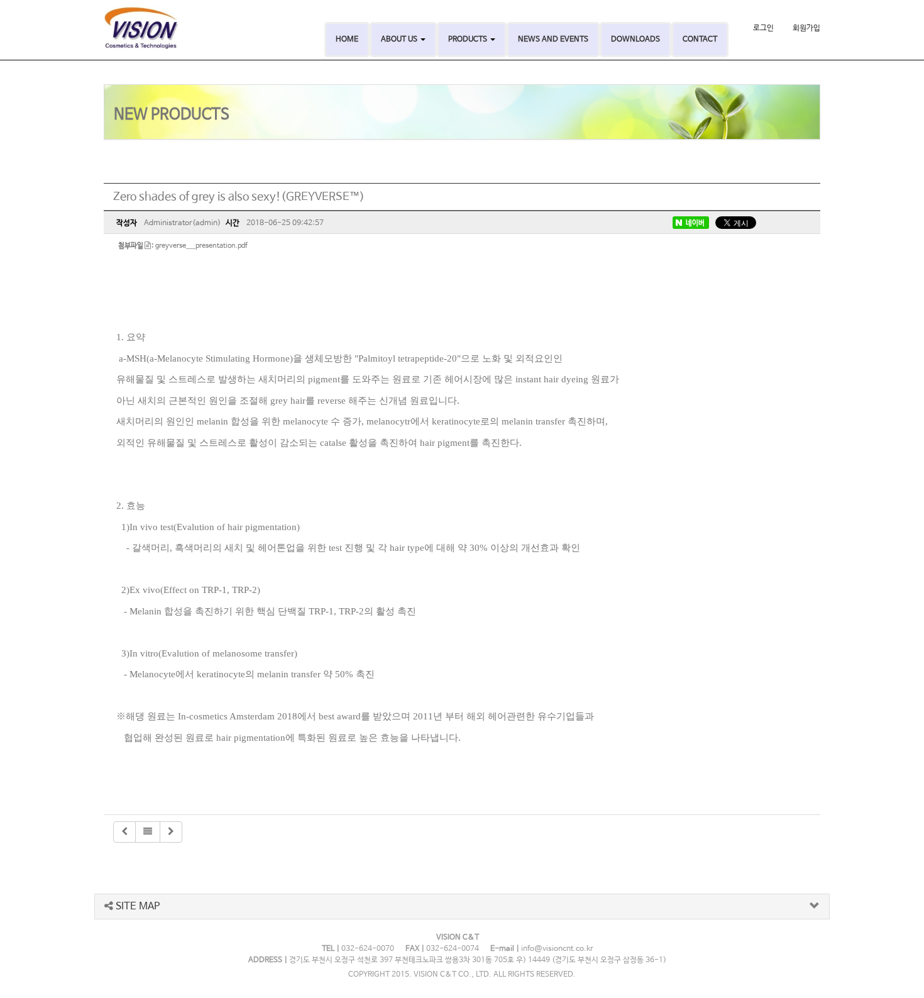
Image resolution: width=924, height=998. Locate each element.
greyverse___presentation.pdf (201, 246)
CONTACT (700, 39)
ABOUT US (400, 39)
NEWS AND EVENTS (553, 39)
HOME (347, 39)
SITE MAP (136, 906)
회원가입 (806, 28)
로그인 (763, 28)
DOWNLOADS (635, 39)
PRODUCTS (468, 39)
